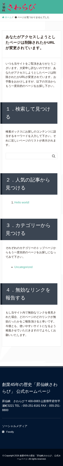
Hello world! (21, 202)
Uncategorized (23, 267)
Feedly (10, 431)
